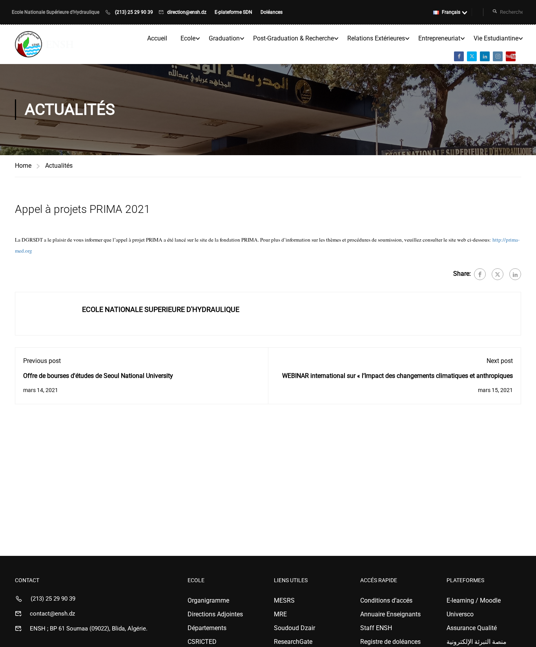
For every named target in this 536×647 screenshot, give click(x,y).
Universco (460, 614)
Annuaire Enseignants (390, 614)
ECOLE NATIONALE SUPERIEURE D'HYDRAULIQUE (160, 309)
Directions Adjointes (215, 614)
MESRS (284, 600)
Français (451, 12)
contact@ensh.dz (52, 613)
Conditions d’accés (386, 600)
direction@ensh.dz (187, 12)
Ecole (187, 38)
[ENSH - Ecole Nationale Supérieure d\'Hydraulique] (45, 44)
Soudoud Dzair (294, 628)
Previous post (42, 361)
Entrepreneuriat (439, 38)
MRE (280, 614)
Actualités (59, 165)
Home (23, 165)
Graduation (224, 38)
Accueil (157, 38)
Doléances (272, 12)
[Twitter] (497, 274)
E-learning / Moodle (474, 600)
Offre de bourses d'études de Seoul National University (98, 375)
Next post (500, 361)
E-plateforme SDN (234, 12)
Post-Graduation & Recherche (293, 38)
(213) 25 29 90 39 (134, 12)
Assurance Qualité (472, 628)
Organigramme (208, 600)
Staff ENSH (376, 628)
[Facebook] (480, 274)
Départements (207, 628)
